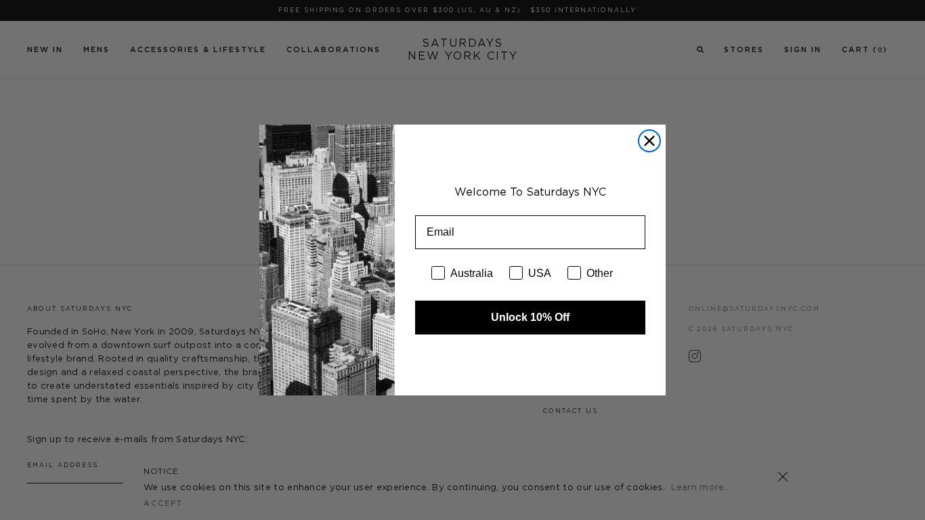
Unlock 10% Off (530, 317)
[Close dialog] (649, 141)
